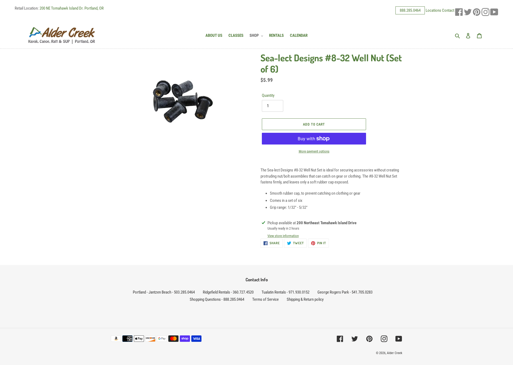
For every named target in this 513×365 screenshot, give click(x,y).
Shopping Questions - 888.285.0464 (217, 299)
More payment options (314, 151)
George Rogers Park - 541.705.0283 (344, 292)
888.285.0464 (410, 10)
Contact (448, 10)
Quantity (268, 95)
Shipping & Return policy (305, 299)
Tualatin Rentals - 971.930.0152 (285, 292)
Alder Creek (394, 353)
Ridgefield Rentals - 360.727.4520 (228, 292)
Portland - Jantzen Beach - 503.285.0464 (164, 292)
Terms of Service (265, 299)
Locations (433, 10)
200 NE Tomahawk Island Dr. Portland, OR (72, 8)
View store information (283, 236)
